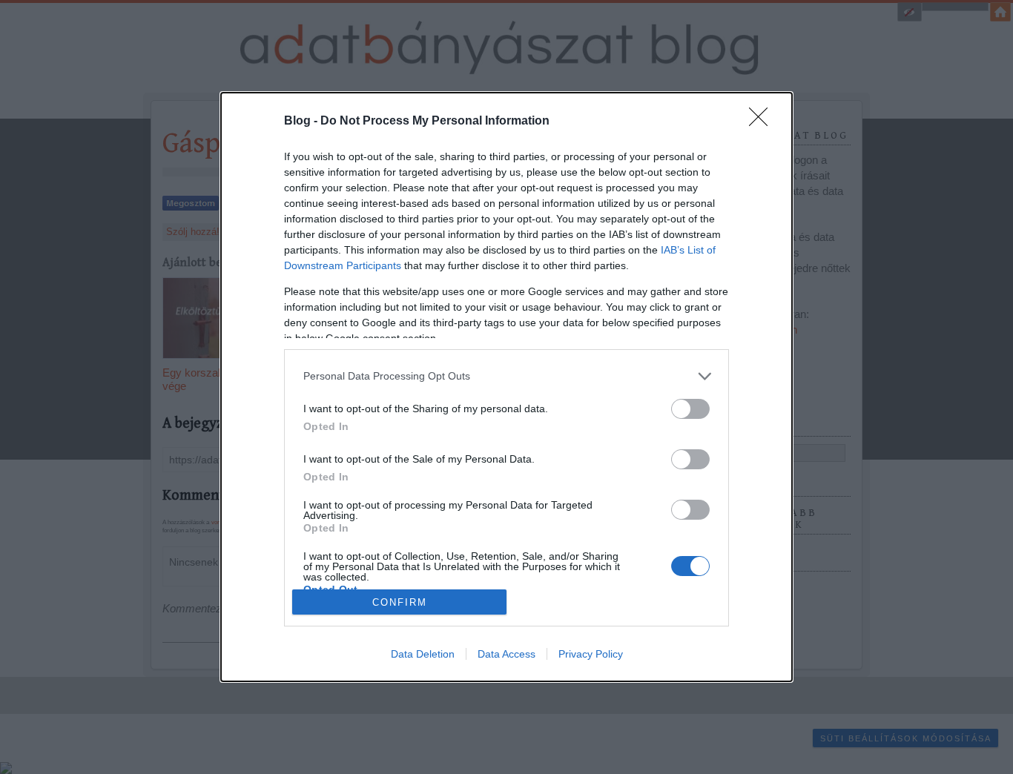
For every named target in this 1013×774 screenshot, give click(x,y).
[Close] (763, 122)
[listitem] (506, 376)
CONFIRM (399, 602)
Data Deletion (423, 654)
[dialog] (506, 387)
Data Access (506, 654)
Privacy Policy (590, 654)
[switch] (690, 409)
